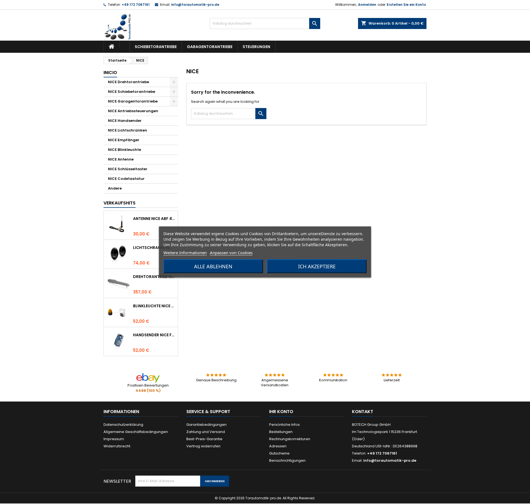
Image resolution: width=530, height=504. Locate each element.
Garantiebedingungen (206, 424)
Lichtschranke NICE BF (154, 247)
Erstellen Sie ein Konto (406, 4)
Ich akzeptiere (317, 266)
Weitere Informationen (185, 252)
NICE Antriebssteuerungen (133, 111)
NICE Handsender (125, 120)
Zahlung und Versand (205, 431)
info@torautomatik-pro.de (195, 4)
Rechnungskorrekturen (289, 439)
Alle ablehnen (213, 266)
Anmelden (367, 4)
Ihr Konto (281, 411)
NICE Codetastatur (126, 178)
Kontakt (362, 411)
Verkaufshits (120, 203)
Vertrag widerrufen (203, 446)
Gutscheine (279, 453)
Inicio (110, 72)
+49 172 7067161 (136, 4)
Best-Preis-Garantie (204, 439)
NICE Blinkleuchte (124, 149)
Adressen (278, 446)
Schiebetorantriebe (156, 46)
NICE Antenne (121, 159)
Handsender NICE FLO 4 (154, 335)
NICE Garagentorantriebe (133, 101)
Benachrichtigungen (287, 460)
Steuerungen (256, 46)
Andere (115, 188)
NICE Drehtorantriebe (128, 82)
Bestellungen (281, 431)
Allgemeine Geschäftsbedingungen (136, 431)
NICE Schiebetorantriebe (131, 91)
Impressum (114, 439)
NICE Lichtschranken (127, 130)
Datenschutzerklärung (123, 424)
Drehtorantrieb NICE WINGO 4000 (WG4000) (154, 276)
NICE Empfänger (123, 140)
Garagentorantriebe (209, 46)
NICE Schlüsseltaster (127, 169)
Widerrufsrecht (117, 446)
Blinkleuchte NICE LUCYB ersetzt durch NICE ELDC (154, 306)
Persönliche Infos (284, 424)
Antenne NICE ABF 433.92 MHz (154, 218)
